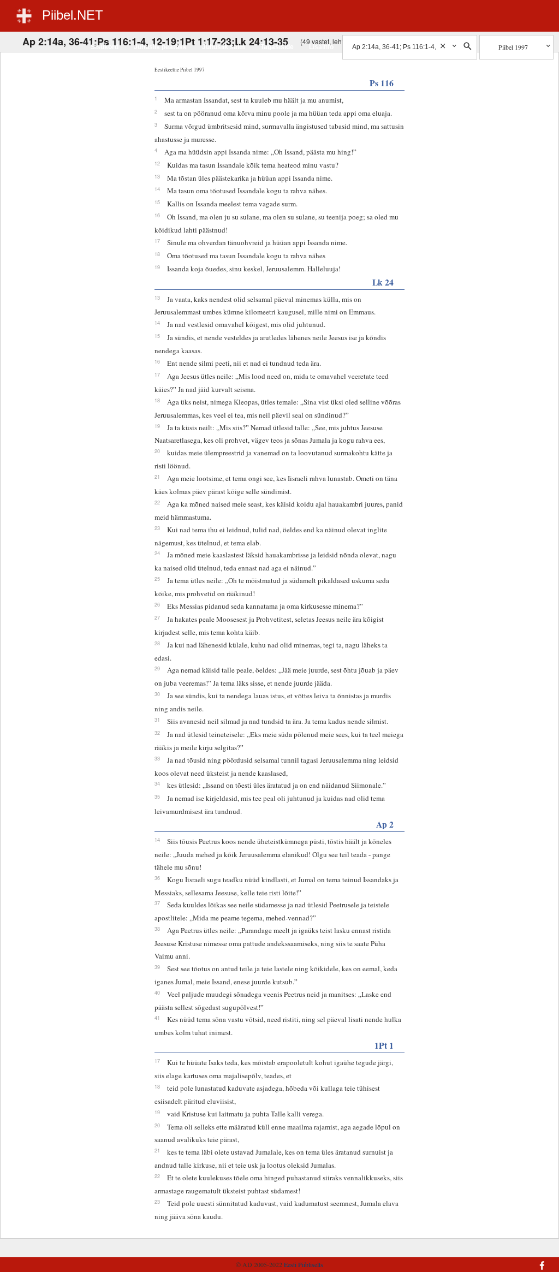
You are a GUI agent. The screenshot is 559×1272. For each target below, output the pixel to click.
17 (157, 241)
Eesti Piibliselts (303, 1264)
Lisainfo (321, 47)
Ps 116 (382, 82)
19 (157, 267)
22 (157, 502)
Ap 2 (385, 824)
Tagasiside (277, 47)
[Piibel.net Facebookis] (503, 1260)
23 (157, 528)
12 (157, 163)
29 (157, 668)
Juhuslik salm (223, 47)
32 (157, 732)
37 (157, 903)
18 (157, 254)
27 (157, 617)
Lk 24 (383, 282)
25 (157, 578)
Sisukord (104, 47)
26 (157, 604)
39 (157, 967)
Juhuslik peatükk (160, 47)
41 (157, 1017)
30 (157, 694)
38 (157, 928)
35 (157, 796)
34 (157, 783)
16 (157, 215)
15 (157, 202)
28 (157, 643)
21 (157, 476)
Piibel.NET (72, 15)
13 (157, 176)
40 (157, 992)
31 (157, 719)
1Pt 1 (384, 1045)
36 (157, 878)
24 (157, 553)
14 (157, 189)
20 (157, 451)
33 (157, 758)
